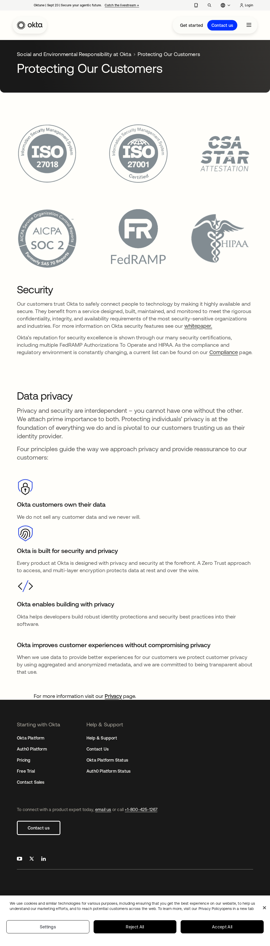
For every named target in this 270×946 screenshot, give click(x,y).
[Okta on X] (31, 859)
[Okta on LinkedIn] (43, 859)
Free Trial (26, 771)
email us (103, 809)
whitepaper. (198, 326)
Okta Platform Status (107, 760)
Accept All (222, 926)
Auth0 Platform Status (108, 771)
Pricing (23, 760)
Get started (191, 25)
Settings (48, 926)
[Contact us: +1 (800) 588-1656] (196, 5)
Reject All (135, 926)
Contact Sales (31, 782)
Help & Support (101, 738)
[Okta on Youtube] (19, 859)
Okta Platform (31, 738)
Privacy (113, 696)
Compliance (223, 352)
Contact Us (97, 749)
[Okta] (30, 25)
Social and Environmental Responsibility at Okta (74, 54)
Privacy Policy (226, 909)
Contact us (222, 25)
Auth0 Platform (32, 749)
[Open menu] (248, 25)
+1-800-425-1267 (141, 809)
